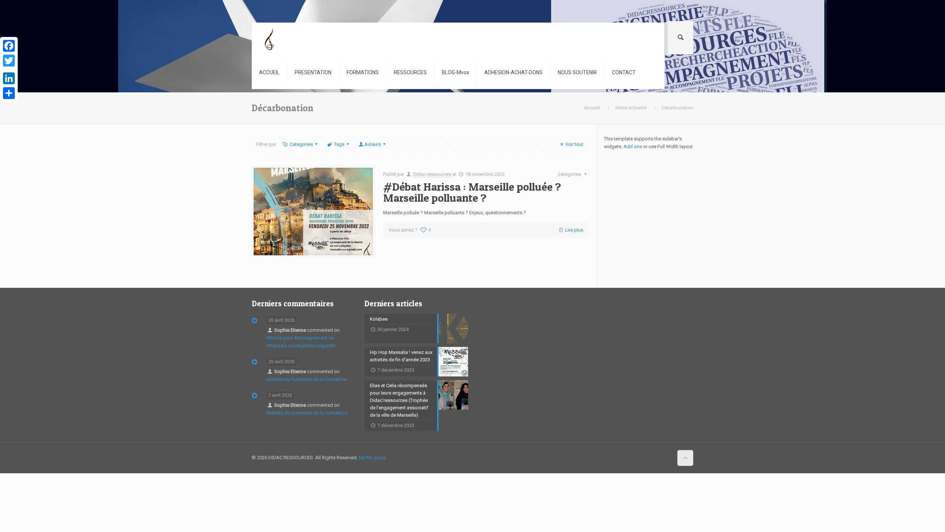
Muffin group (372, 457)
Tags (339, 144)
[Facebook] (8, 45)
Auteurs (372, 144)
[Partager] (8, 93)
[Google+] (8, 69)
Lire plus (574, 230)
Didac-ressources (432, 174)
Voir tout (574, 144)
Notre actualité (630, 107)
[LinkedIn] (8, 78)
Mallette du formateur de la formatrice (307, 379)
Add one (632, 146)
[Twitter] (8, 60)
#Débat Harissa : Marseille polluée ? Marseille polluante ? (472, 192)
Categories (301, 144)
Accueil (592, 107)
